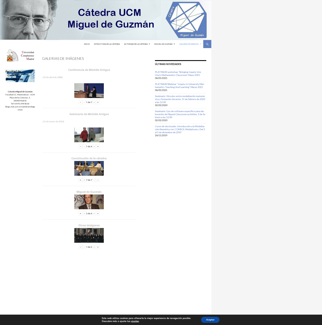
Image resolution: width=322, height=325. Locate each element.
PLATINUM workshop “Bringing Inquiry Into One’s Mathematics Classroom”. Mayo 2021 (178, 73)
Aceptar (210, 319)
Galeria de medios (189, 44)
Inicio (87, 44)
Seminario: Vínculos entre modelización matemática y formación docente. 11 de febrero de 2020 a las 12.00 (180, 99)
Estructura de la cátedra (107, 44)
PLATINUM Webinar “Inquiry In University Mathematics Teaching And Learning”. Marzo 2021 (180, 85)
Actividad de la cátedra (136, 44)
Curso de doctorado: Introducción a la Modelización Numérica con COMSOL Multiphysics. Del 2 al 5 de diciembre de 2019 (180, 129)
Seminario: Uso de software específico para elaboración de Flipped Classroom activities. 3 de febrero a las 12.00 (180, 114)
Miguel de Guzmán (163, 44)
